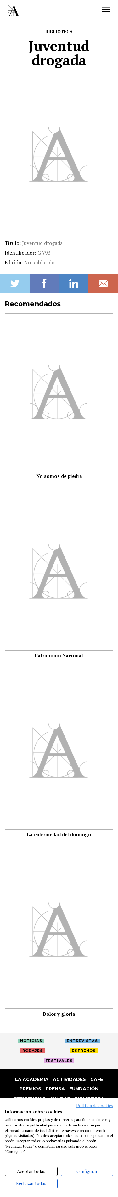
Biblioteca (59, 31)
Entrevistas (82, 1041)
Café (96, 1079)
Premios (30, 1089)
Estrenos (84, 1050)
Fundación (83, 1089)
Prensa (55, 1089)
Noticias (31, 1041)
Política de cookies (94, 1105)
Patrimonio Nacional (59, 656)
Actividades (69, 1079)
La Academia (31, 1079)
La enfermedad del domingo (59, 835)
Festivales (59, 1060)
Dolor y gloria (59, 1014)
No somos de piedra (59, 476)
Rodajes (32, 1050)
